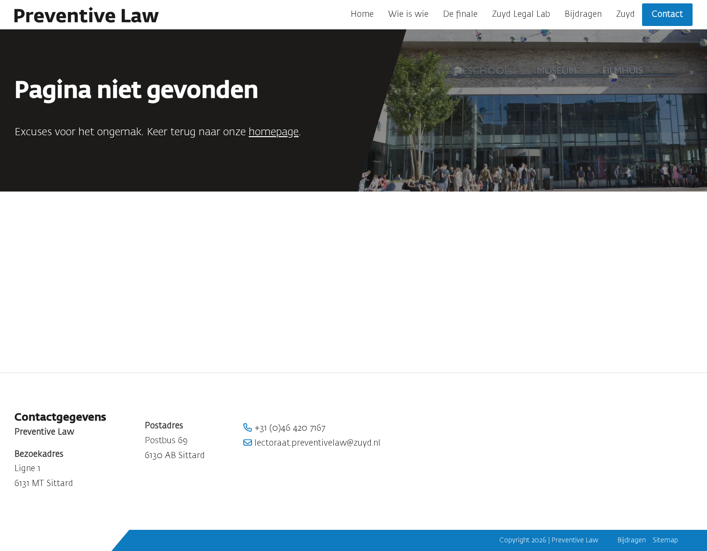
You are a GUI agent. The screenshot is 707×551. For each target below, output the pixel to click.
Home (362, 14)
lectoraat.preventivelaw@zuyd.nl (316, 443)
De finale (460, 14)
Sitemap (665, 540)
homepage (274, 132)
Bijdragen (583, 14)
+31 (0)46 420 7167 (288, 428)
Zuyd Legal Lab (521, 14)
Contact (667, 14)
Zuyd (625, 14)
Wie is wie (408, 14)
